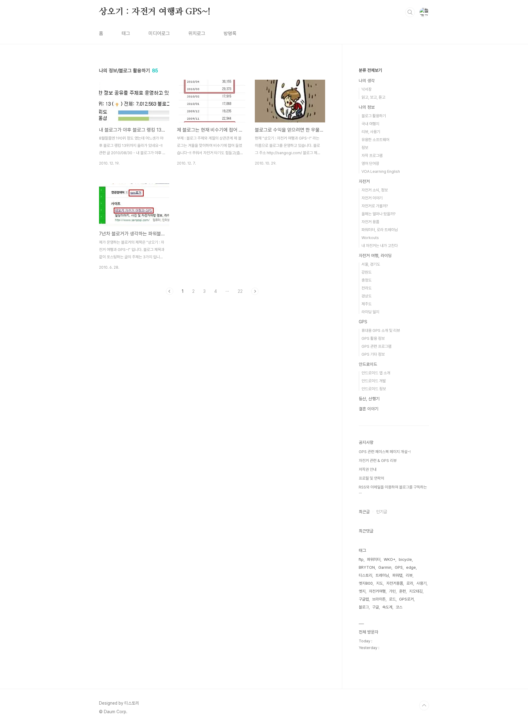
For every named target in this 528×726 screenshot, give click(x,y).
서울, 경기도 (370, 264)
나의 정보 (367, 107)
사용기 (421, 583)
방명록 (230, 33)
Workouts (370, 237)
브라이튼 (379, 599)
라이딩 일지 (370, 312)
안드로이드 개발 (373, 381)
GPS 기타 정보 (373, 354)
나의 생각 (367, 80)
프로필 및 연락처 (371, 478)
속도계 (387, 607)
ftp (361, 559)
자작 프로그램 (372, 155)
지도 (379, 583)
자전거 (364, 181)
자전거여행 (377, 591)
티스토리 (365, 575)
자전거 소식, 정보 (374, 190)
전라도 (366, 288)
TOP (424, 705)
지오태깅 (416, 591)
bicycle (405, 559)
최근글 (364, 511)
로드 (392, 599)
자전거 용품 (370, 222)
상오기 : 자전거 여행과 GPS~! (155, 12)
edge (411, 567)
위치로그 (196, 33)
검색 (410, 12)
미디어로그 (159, 33)
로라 (409, 583)
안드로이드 (368, 364)
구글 (375, 607)
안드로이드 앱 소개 (375, 373)
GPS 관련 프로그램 (376, 346)
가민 (392, 591)
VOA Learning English (380, 171)
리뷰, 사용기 (370, 131)
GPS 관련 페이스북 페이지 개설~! (385, 451)
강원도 (366, 272)
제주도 (366, 304)
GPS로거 (406, 599)
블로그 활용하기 (373, 116)
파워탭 (397, 575)
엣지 (362, 591)
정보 (364, 147)
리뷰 (409, 575)
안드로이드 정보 (373, 389)
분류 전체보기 (370, 70)
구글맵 (364, 599)
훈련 (402, 591)
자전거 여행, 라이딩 (375, 255)
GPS (363, 321)
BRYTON (367, 567)
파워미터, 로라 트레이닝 (379, 229)
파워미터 (373, 559)
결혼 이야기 (368, 408)
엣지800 (366, 583)
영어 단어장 (370, 163)
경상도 (366, 296)
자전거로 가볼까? (374, 206)
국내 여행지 (370, 124)
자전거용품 (394, 583)
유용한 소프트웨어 (375, 139)
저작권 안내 (367, 469)
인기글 (381, 511)
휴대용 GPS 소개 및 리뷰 (380, 330)
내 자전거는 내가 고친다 (379, 245)
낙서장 (366, 89)
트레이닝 (382, 575)
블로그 (364, 607)
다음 (254, 291)
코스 (399, 607)
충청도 (366, 280)
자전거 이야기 (372, 198)
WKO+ (389, 559)
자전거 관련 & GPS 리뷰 (378, 460)
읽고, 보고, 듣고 (373, 97)
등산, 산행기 (369, 398)
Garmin (384, 567)
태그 (126, 33)
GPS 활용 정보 (373, 338)
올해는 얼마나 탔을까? (378, 214)
